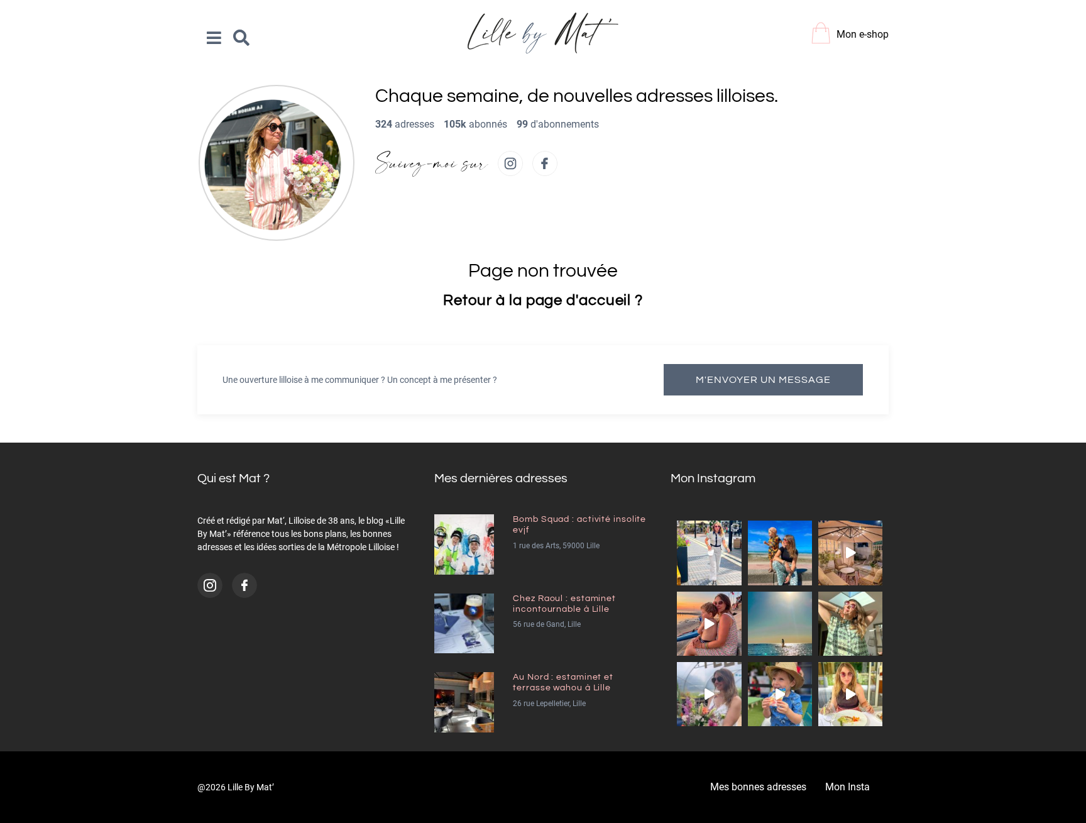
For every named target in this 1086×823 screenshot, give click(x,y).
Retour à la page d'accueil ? (543, 300)
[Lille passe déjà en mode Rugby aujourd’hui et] (780, 694)
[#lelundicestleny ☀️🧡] (780, 553)
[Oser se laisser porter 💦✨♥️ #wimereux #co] (780, 624)
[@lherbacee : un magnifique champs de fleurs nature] (709, 694)
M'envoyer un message (763, 380)
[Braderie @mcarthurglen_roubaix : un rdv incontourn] (709, 553)
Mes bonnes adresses (758, 787)
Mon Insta (847, 787)
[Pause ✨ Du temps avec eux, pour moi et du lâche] (850, 624)
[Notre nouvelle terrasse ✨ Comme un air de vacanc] (850, 553)
